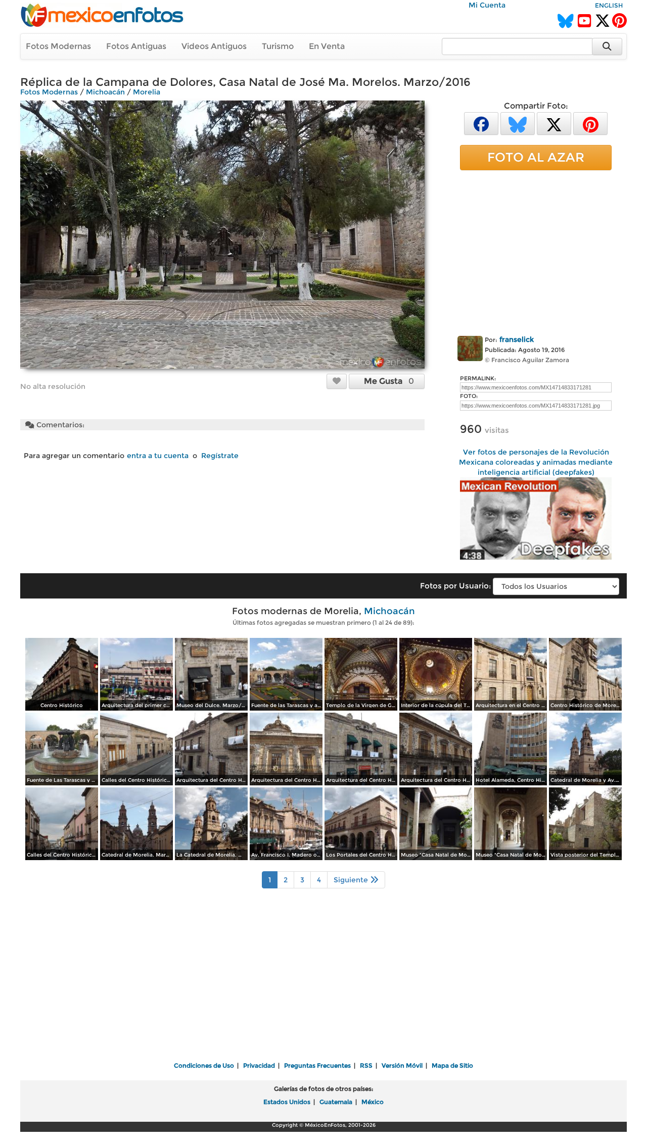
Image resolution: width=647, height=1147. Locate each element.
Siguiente (352, 879)
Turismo (278, 46)
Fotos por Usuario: (455, 585)
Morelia (146, 91)
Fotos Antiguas (136, 46)
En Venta (327, 46)
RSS (366, 1065)
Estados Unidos (286, 1102)
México (372, 1102)
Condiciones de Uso (204, 1065)
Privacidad (259, 1065)
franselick (516, 339)
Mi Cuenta (487, 5)
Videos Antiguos (214, 46)
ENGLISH (609, 5)
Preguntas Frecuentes (317, 1065)
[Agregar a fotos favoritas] (337, 380)
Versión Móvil (402, 1065)
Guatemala (335, 1102)
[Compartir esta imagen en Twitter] (554, 123)
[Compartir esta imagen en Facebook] (481, 123)
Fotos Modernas (58, 46)
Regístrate (220, 455)
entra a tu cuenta (158, 455)
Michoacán (105, 91)
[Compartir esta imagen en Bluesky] (517, 123)
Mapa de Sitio (452, 1065)
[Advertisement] (536, 251)
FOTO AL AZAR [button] (535, 157)
